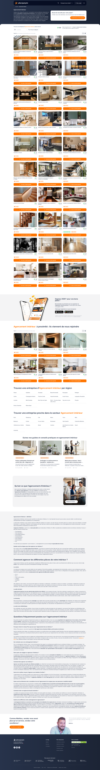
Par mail (73, 747)
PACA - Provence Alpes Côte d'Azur (55, 401)
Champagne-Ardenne (30, 396)
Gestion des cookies (62, 767)
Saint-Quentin (66, 421)
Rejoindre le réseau (60, 744)
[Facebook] (14, 747)
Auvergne (40, 392)
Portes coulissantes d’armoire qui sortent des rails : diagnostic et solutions (24, 462)
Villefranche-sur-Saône (19, 425)
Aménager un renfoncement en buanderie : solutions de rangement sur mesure (49, 462)
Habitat (47, 742)
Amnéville (16, 430)
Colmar (27, 421)
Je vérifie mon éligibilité (16, 727)
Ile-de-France (66, 396)
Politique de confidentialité (52, 767)
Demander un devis (60, 746)
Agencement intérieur (19, 457)
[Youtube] (17, 747)
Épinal (39, 425)
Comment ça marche (61, 742)
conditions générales (76, 316)
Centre (15, 396)
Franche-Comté (41, 396)
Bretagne (77, 392)
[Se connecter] (84, 3)
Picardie (76, 400)
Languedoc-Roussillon (80, 396)
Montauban (52, 421)
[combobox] (21, 30)
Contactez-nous (60, 748)
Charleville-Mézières (79, 421)
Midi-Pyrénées (29, 400)
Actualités (48, 746)
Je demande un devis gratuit (77, 17)
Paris (15, 417)
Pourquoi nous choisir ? (66, 3)
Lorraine (15, 400)
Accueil (16, 6)
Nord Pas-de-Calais (42, 400)
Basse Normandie (54, 392)
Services (47, 744)
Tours (64, 417)
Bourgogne (65, 392)
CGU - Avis (44, 767)
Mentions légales (37, 767)
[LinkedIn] (19, 747)
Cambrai (52, 425)
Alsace (15, 392)
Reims (51, 417)
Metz (76, 417)
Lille (39, 417)
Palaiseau (28, 425)
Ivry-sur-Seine (41, 421)
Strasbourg (28, 417)
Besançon (16, 421)
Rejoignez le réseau (70, 501)
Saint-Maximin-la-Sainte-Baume (68, 426)
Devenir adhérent (60, 750)
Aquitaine (28, 392)
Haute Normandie (54, 396)
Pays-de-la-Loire (66, 400)
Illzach (76, 425)
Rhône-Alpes (28, 405)
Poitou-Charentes (17, 405)
